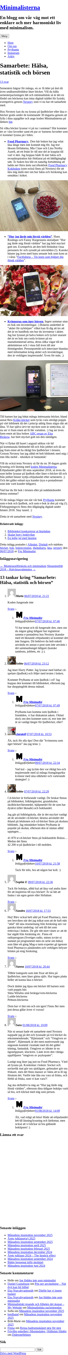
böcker (4, 547)
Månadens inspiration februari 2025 (29, 1248)
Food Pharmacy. (18, 141)
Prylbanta (13, 49)
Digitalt (43, 544)
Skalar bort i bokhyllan (21, 534)
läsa (49, 547)
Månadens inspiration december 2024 (30, 1252)
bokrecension (23, 547)
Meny (5, 36)
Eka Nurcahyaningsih (20, 1290)
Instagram (13, 53)
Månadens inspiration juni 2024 (26, 1265)
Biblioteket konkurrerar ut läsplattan (29, 531)
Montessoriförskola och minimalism (23, 566)
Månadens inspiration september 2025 (30, 1241)
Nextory (28, 101)
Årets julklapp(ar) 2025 (21, 1238)
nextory (57, 547)
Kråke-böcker (21, 420)
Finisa (11, 1328)
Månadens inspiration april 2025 (27, 1245)
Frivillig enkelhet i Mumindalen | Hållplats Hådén (37, 1331)
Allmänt (32, 544)
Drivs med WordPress (13, 1353)
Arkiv (11, 56)
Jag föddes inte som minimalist (37, 1280)
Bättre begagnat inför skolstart (25, 1262)
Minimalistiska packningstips (44, 1307)
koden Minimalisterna (44, 466)
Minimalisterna (20, 7)
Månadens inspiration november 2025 (30, 1235)
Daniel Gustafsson (18, 1283)
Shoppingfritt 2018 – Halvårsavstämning (31, 567)
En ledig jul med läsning (22, 538)
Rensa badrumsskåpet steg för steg (40, 1328)
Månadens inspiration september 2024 (30, 1258)
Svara (11, 608)
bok (11, 547)
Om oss (12, 46)
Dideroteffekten (21, 1334)
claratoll (21, 734)
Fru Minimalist (27, 551)
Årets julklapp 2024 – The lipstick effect (32, 1255)
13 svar (4, 81)
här (10, 121)
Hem (10, 42)
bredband (13, 1314)
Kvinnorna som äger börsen (25, 321)
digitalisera (39, 547)
